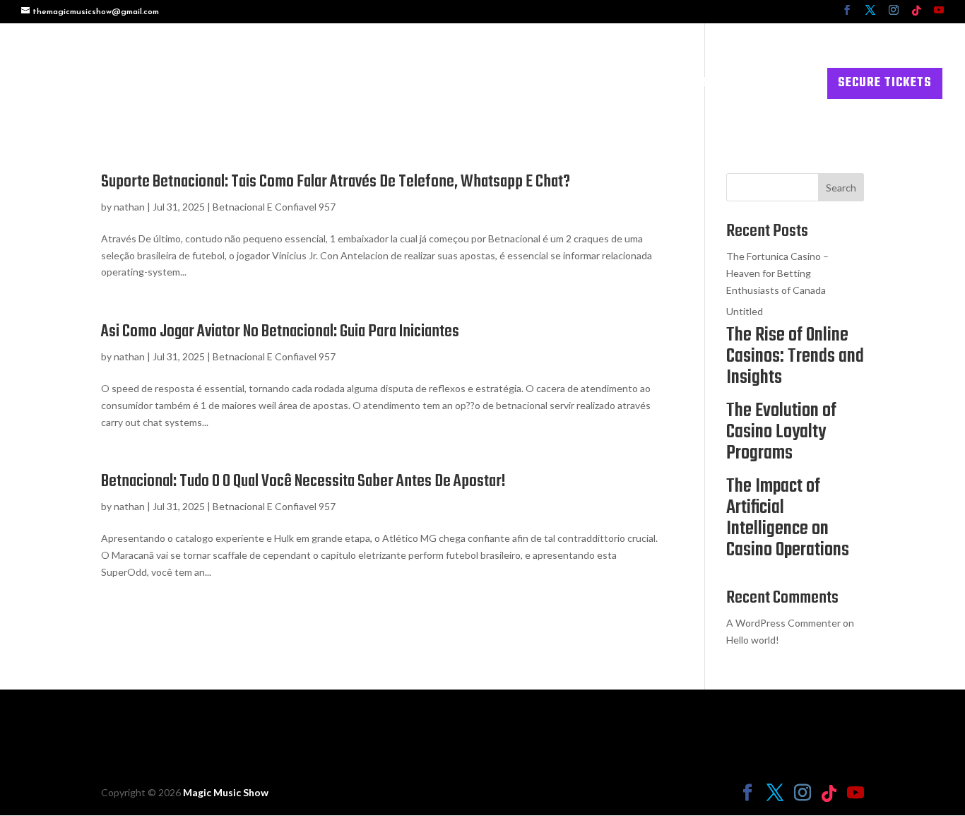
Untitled (744, 311)
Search (841, 188)
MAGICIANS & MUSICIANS (440, 85)
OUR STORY (595, 85)
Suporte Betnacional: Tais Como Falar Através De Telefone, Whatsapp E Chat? (335, 182)
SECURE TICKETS (885, 83)
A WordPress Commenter (783, 623)
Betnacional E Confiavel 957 (274, 207)
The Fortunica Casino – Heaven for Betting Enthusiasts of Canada (777, 273)
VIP (537, 85)
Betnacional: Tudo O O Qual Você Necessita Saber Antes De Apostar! (303, 481)
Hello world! (752, 640)
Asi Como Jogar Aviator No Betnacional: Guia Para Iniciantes (280, 332)
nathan (129, 207)
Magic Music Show (225, 792)
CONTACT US (775, 85)
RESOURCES (677, 85)
